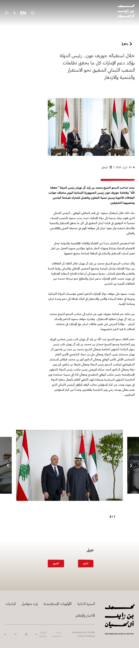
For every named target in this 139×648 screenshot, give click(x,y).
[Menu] (6, 13)
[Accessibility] (14, 13)
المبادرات (11, 603)
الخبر (85, 563)
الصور (56, 563)
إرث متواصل (30, 603)
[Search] (32, 13)
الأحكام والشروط (42, 634)
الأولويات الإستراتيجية (57, 603)
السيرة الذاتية (86, 603)
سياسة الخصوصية (57, 634)
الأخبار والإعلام (85, 615)
